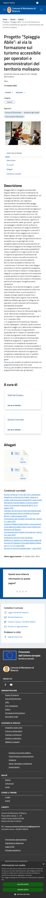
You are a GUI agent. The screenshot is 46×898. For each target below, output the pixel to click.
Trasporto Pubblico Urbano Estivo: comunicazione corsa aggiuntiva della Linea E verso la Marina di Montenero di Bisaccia (22, 527)
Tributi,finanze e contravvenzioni (21, 756)
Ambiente (12, 760)
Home (5, 19)
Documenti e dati (11, 716)
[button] (23, 894)
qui (10, 362)
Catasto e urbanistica (13, 738)
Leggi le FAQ (10, 846)
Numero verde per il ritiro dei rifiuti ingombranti (22, 494)
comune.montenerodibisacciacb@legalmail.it (22, 826)
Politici (7, 709)
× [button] (43, 864)
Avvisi (7, 787)
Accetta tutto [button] (23, 884)
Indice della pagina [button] (14, 153)
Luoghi (7, 797)
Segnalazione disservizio (14, 843)
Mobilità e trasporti (12, 742)
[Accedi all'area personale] (37, 2)
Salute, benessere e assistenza (20, 763)
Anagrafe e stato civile (13, 727)
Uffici (7, 702)
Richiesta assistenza (13, 850)
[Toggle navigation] (4, 9)
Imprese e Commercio (13, 734)
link (3, 880)
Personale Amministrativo (15, 713)
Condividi (8, 92)
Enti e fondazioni (11, 706)
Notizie (21, 19)
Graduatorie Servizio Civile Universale (18, 537)
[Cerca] (41, 10)
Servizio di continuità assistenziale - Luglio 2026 (22, 548)
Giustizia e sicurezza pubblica (20, 752)
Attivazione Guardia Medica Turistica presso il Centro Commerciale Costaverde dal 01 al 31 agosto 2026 (21, 505)
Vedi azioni (19, 92)
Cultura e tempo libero (13, 731)
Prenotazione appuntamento (16, 839)
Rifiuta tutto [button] (23, 890)
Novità (12, 19)
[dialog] (23, 880)
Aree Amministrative (13, 698)
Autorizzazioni (14, 767)
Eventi (7, 800)
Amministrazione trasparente (16, 861)
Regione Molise (9, 2)
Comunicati (9, 783)
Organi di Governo (12, 695)
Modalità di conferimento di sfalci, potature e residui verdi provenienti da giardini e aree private (23, 498)
